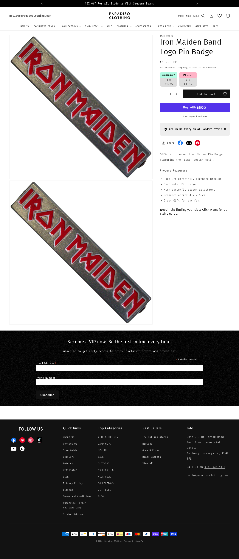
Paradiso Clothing (114, 541)
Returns (68, 463)
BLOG (101, 496)
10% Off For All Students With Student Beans (119, 3)
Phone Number (45, 377)
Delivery (69, 456)
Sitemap (68, 489)
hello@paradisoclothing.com (30, 15)
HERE (214, 210)
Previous (42, 3)
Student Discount (74, 514)
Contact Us (70, 443)
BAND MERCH (105, 443)
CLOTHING (103, 463)
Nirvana (147, 443)
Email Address (46, 363)
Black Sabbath (151, 456)
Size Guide (70, 450)
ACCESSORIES (106, 470)
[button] (45, 26)
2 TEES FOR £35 (108, 437)
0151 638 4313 (188, 15)
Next (197, 3)
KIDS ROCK (104, 476)
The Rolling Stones (155, 437)
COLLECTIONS (106, 483)
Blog (66, 476)
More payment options (195, 116)
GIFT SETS (104, 489)
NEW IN (102, 450)
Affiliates (70, 470)
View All (148, 463)
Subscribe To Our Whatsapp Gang (74, 505)
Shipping (183, 67)
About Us (69, 437)
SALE (101, 456)
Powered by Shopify (133, 541)
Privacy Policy (73, 483)
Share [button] (170, 142)
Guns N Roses (150, 450)
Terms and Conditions (77, 496)
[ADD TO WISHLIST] (225, 94)
